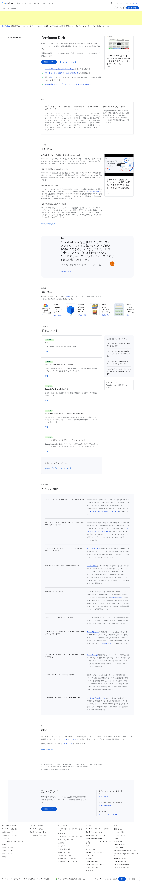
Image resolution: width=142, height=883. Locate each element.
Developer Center (119, 844)
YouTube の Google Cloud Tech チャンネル (126, 854)
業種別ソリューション (65, 852)
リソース (50, 3)
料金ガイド (68, 744)
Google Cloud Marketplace (94, 838)
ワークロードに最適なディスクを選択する (61, 73)
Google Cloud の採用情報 (121, 864)
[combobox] (133, 879)
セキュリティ (62, 846)
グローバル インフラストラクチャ (12, 841)
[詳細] (47, 351)
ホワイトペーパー (7, 854)
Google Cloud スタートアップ (95, 864)
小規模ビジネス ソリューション (67, 858)
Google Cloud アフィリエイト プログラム (98, 829)
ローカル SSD (92, 566)
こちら (55, 765)
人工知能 (61, 843)
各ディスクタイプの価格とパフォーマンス (104, 511)
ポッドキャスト (119, 841)
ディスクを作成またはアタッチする (59, 69)
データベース (62, 833)
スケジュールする (105, 644)
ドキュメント (120, 3)
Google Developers (92, 861)
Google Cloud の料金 (36, 829)
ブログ (4, 857)
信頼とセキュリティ (8, 832)
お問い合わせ (103, 797)
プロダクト (37, 3)
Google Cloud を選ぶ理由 (9, 829)
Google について (7, 879)
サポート (128, 3)
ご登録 (67, 297)
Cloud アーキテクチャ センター (95, 852)
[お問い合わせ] (119, 8)
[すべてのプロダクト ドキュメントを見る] (59, 468)
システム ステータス (92, 868)
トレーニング (90, 855)
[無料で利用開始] (132, 8)
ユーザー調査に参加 (120, 861)
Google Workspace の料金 (38, 832)
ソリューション (26, 3)
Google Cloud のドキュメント (95, 832)
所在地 (4, 844)
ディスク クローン (93, 549)
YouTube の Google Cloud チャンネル (125, 850)
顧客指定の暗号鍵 (93, 192)
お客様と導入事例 (7, 847)
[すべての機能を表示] (48, 223)
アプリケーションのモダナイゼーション (70, 836)
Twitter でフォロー (120, 858)
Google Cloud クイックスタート (95, 835)
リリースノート (91, 871)
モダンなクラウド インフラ (10, 835)
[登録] (122, 879)
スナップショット (93, 632)
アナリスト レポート (8, 850)
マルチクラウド (7, 838)
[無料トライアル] (49, 62)
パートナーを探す (105, 806)
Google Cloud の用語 (43, 879)
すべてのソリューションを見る (67, 861)
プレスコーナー (119, 847)
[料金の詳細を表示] (47, 749)
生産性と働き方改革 (64, 849)
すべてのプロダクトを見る (108, 815)
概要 (18, 3)
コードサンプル (91, 849)
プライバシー (18, 879)
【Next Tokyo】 (5, 26)
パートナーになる (119, 835)
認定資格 (89, 858)
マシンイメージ (92, 655)
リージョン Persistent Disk (96, 698)
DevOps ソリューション (65, 855)
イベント (116, 838)
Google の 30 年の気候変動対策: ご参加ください (72, 879)
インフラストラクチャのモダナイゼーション (70, 829)
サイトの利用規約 (29, 879)
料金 (44, 3)
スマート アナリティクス (65, 840)
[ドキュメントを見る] (67, 62)
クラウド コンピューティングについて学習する (98, 842)
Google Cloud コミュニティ (122, 868)
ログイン (136, 3)
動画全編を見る (65, 272)
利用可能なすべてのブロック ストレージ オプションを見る (68, 84)
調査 (52, 77)
